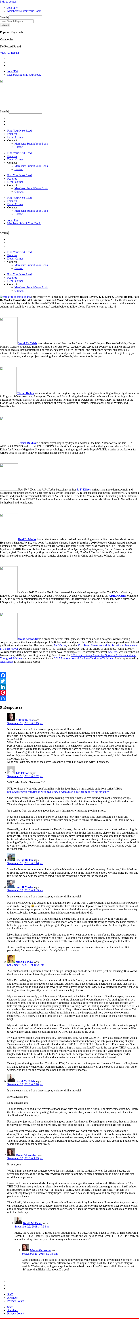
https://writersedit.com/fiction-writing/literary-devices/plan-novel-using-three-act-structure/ (58, 791)
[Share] (69, 698)
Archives (12, 1297)
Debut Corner (15, 137)
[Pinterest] (69, 693)
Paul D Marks (24, 887)
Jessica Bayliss (27, 442)
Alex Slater (6, 661)
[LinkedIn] (69, 687)
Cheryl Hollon (25, 393)
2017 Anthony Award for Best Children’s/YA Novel (83, 658)
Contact (18, 146)
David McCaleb (27, 343)
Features (12, 133)
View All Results (9, 52)
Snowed (112, 651)
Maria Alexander (26, 1155)
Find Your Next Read (19, 130)
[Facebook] (69, 675)
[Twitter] (69, 681)
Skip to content (8, 1)
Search (4, 17)
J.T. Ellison (22, 773)
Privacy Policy (15, 1300)
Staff (10, 1294)
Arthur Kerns (117, 595)
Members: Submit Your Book (31, 143)
